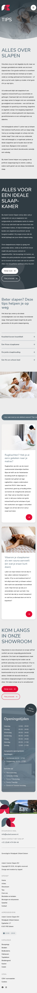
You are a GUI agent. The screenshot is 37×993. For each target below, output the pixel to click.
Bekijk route (8, 271)
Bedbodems (6, 951)
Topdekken (5, 957)
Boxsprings (5, 944)
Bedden (4, 948)
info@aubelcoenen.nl (10, 834)
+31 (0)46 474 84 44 (10, 842)
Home (4, 880)
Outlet (4, 967)
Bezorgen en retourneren (10, 899)
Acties (4, 883)
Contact (4, 906)
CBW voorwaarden (8, 978)
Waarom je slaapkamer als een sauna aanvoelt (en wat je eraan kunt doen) (17, 562)
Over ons (5, 893)
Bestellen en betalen (9, 896)
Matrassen (5, 954)
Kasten (4, 964)
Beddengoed (6, 960)
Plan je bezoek (9, 278)
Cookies (4, 982)
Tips (3, 890)
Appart (20, 869)
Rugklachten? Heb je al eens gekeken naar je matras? (17, 458)
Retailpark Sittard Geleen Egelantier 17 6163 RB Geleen (10, 923)
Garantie (4, 903)
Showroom (5, 887)
